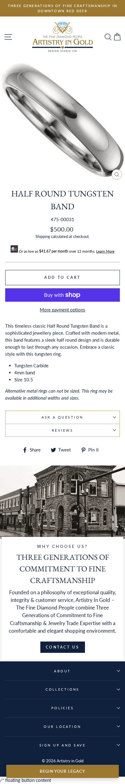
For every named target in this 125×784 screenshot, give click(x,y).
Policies (62, 708)
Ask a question (62, 417)
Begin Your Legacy (62, 771)
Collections (62, 689)
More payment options (62, 309)
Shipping (42, 236)
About (62, 671)
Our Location (62, 726)
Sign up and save (62, 745)
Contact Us (62, 647)
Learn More (105, 251)
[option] (62, 8)
